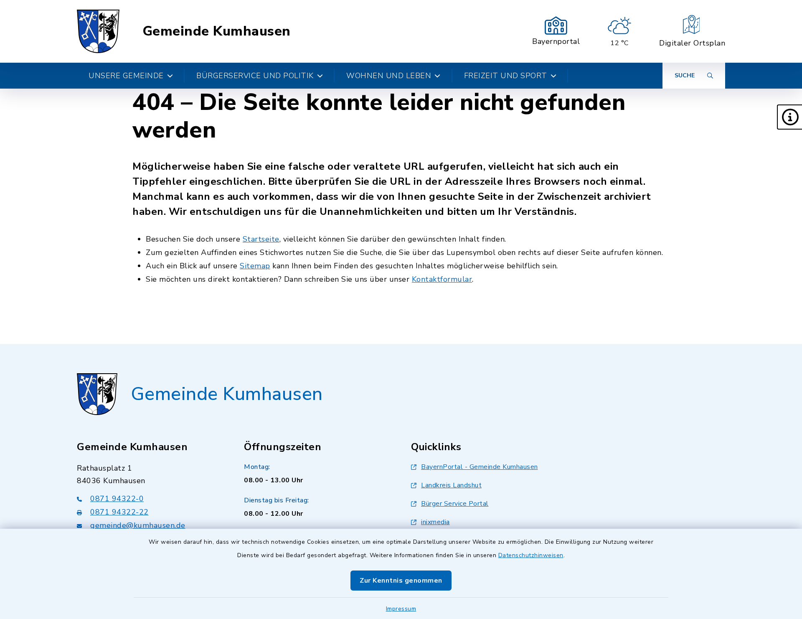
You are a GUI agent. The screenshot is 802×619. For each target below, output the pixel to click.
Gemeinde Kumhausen (216, 31)
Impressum (401, 609)
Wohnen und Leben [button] (388, 76)
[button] (789, 117)
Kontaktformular (442, 279)
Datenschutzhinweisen (530, 555)
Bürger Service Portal (455, 503)
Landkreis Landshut (451, 485)
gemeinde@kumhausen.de (137, 525)
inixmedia (435, 522)
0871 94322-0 (117, 499)
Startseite (261, 239)
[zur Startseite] (98, 31)
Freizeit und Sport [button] (505, 76)
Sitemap (255, 266)
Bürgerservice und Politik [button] (255, 76)
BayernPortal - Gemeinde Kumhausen (479, 466)
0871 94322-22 (119, 512)
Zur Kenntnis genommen (401, 580)
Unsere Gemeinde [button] (126, 76)
